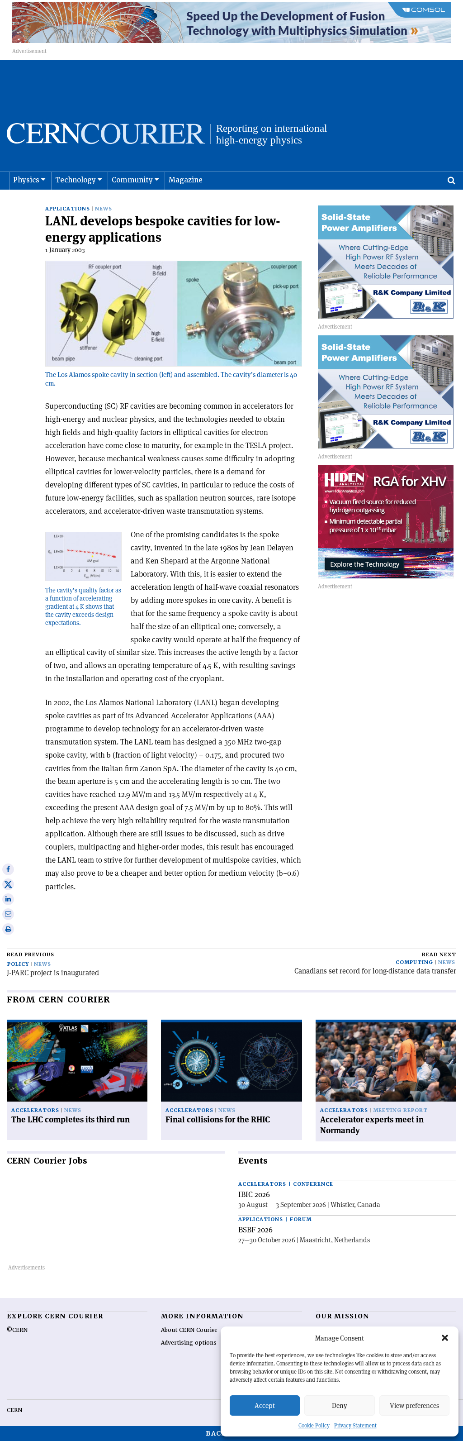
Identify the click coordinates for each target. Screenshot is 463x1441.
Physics (26, 180)
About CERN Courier (189, 1330)
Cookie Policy (314, 1425)
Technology (75, 180)
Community (132, 180)
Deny (339, 1405)
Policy (18, 964)
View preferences (414, 1405)
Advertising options (189, 1342)
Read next (439, 954)
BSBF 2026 (255, 1230)
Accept (265, 1405)
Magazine (186, 180)
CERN (14, 1410)
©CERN (17, 1330)
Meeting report (400, 1110)
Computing (414, 962)
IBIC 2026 (254, 1194)
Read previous (30, 954)
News (103, 209)
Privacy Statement (355, 1425)
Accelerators (35, 1110)
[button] (444, 1337)
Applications (67, 209)
